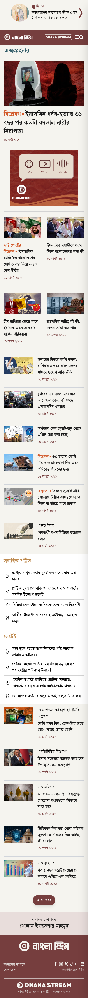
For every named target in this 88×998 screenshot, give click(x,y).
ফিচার (40, 7)
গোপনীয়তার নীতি (73, 970)
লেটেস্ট (10, 637)
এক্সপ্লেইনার (17, 51)
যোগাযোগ (10, 970)
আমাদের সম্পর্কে (14, 965)
